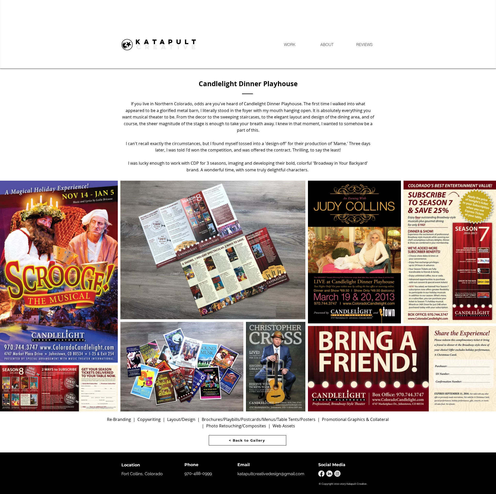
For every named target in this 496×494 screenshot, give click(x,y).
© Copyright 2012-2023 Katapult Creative (343, 483)
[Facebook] (321, 474)
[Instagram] (337, 474)
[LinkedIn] (329, 474)
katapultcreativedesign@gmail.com (270, 473)
